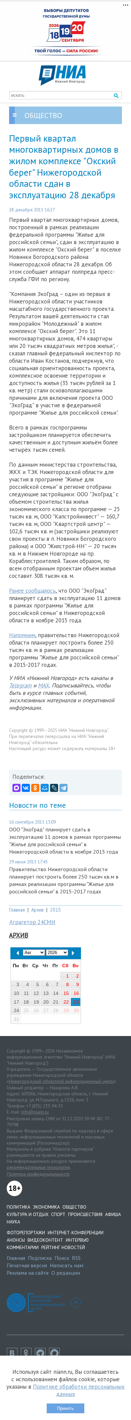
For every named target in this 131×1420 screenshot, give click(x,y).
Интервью (77, 1240)
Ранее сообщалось (32, 590)
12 (36, 993)
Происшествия (85, 1214)
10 (16, 993)
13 (46, 993)
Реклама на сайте (28, 1272)
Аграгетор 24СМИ (32, 922)
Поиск (61, 1257)
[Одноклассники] (35, 788)
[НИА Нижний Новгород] (62, 83)
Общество (74, 1207)
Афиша (113, 1214)
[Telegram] (63, 788)
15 (66, 993)
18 (26, 1002)
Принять (65, 1408)
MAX (43, 685)
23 (76, 1002)
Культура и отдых (27, 1214)
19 (36, 1002)
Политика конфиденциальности (38, 1174)
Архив (37, 910)
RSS (76, 1257)
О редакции (65, 1272)
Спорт (58, 1214)
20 (46, 1002)
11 (26, 993)
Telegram (20, 685)
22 (66, 1002)
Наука (13, 1222)
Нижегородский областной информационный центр (61, 1081)
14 (55, 993)
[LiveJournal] (54, 788)
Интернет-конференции (75, 1233)
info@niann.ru (35, 1112)
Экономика (46, 1207)
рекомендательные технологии (38, 1167)
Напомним (22, 635)
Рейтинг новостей (63, 1247)
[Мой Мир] (45, 788)
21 (55, 1002)
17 (16, 1002)
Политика (18, 1207)
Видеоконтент (45, 1240)
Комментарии (23, 1247)
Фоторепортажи (26, 1233)
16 (76, 993)
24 (16, 1010)
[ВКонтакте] (26, 788)
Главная (17, 910)
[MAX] (16, 788)
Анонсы (16, 1240)
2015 (55, 910)
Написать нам (66, 1265)
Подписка (40, 1257)
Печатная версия (27, 1265)
